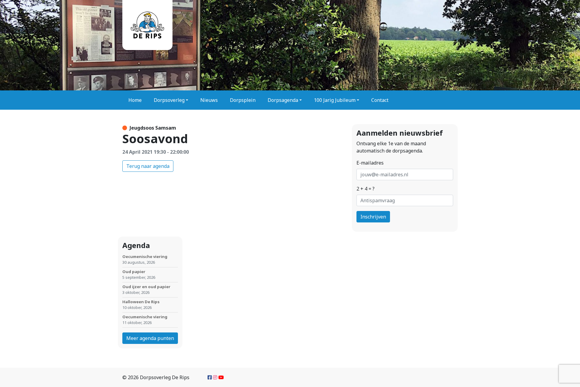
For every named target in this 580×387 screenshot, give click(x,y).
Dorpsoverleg (169, 100)
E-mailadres (370, 162)
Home (135, 100)
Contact (379, 100)
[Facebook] (210, 377)
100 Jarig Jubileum (335, 100)
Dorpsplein (243, 100)
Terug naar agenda (147, 166)
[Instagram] (215, 377)
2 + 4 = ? (365, 188)
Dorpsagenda (283, 100)
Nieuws (209, 100)
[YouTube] (221, 377)
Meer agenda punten (150, 338)
